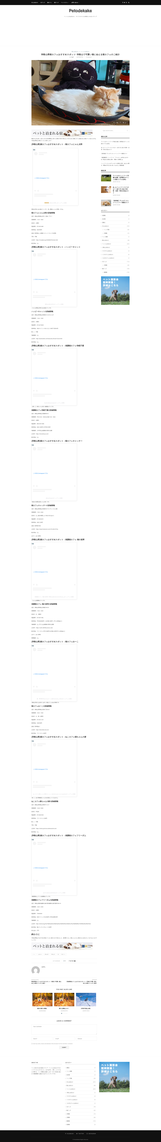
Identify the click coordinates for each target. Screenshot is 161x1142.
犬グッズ (43, 2)
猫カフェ (49, 2)
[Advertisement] (80, 33)
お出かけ (40, 954)
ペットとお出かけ (85, 51)
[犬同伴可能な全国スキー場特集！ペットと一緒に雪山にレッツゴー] (86, 999)
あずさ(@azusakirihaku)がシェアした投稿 (54, 892)
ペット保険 (115, 236)
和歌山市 (53, 954)
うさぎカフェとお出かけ (115, 258)
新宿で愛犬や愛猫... (42, 1008)
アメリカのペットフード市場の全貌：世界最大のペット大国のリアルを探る (121, 177)
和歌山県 (46, 954)
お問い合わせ (74, 2)
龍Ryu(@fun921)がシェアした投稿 (54, 304)
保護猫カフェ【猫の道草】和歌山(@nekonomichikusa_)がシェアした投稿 (54, 596)
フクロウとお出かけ (115, 251)
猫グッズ (56, 2)
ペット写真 (116, 229)
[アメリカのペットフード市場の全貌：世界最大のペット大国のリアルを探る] (106, 178)
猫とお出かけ (75, 51)
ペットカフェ (64, 2)
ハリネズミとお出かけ (115, 254)
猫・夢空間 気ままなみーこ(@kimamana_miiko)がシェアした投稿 (54, 698)
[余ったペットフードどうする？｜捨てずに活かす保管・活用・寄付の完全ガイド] (106, 189)
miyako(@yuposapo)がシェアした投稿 (54, 403)
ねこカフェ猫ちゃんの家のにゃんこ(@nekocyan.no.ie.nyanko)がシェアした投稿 (54, 794)
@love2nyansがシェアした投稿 (54, 498)
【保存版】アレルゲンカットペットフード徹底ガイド (114, 153)
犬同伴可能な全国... (86, 1008)
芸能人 (115, 222)
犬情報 (116, 233)
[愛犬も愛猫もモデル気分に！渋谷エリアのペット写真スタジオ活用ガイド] (64, 999)
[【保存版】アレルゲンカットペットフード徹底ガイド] (106, 203)
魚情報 (115, 215)
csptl (72, 57)
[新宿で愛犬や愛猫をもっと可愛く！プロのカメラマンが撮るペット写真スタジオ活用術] (42, 999)
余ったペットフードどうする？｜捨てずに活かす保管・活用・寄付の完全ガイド (121, 190)
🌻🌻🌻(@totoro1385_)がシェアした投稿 (55, 203)
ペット (34, 954)
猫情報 (116, 272)
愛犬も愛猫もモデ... (64, 1008)
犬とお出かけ (34, 2)
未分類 (115, 219)
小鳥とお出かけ (115, 247)
